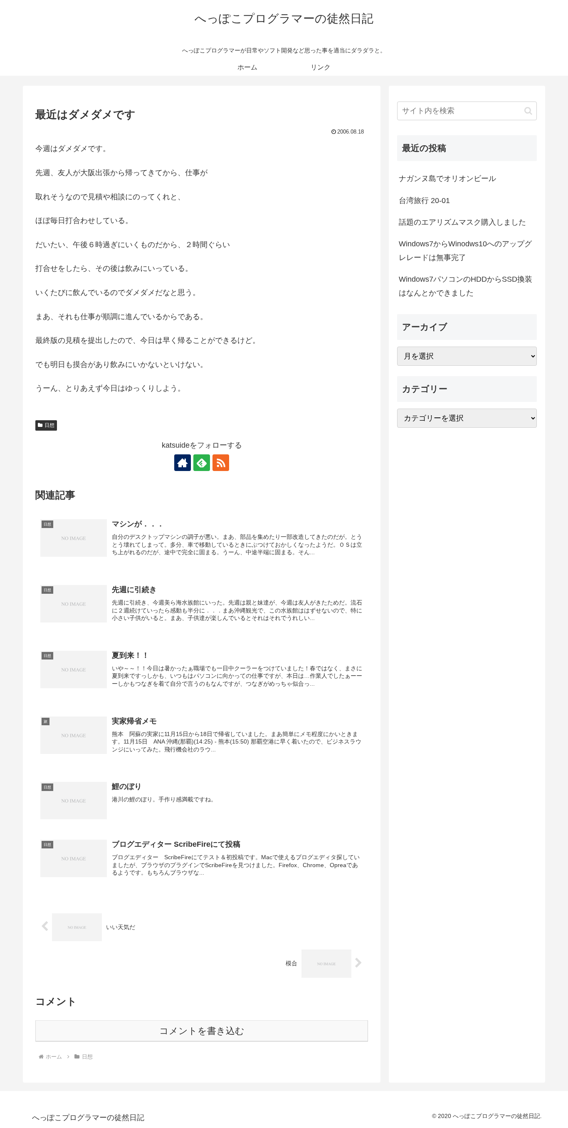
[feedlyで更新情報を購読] (201, 462)
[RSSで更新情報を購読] (220, 462)
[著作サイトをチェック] (182, 462)
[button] (528, 111)
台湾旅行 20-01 (424, 200)
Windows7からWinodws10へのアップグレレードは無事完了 (465, 250)
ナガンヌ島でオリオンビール (447, 178)
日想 (49, 425)
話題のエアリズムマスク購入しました (462, 222)
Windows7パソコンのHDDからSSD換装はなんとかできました (465, 286)
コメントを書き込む (201, 1031)
